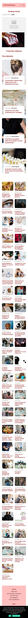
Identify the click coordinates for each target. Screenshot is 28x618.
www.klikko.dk (15, 599)
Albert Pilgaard (15, 166)
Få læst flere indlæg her (14, 51)
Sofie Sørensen (15, 78)
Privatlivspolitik (16, 615)
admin (13, 14)
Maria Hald (14, 108)
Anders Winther (15, 136)
